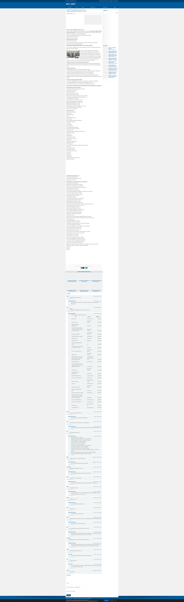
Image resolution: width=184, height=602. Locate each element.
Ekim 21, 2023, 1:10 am (97, 426)
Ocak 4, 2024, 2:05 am (97, 416)
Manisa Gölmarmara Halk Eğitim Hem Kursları (84, 291)
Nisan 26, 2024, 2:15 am (97, 301)
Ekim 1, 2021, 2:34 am (97, 564)
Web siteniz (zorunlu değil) (70, 591)
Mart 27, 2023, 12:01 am (97, 522)
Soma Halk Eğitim (85, 45)
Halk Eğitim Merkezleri (72, 313)
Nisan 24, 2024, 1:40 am (97, 296)
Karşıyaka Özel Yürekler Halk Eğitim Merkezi (113, 72)
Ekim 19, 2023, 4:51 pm (97, 421)
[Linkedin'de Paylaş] (86, 268)
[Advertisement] (75, 21)
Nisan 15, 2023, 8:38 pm (97, 507)
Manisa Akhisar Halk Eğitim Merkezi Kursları (72, 291)
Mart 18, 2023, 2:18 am (97, 527)
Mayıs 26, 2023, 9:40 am (97, 476)
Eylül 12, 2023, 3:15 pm (97, 431)
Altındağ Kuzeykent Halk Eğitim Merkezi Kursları (113, 69)
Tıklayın (75, 39)
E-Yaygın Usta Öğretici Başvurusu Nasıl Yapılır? (113, 59)
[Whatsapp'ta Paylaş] (85, 268)
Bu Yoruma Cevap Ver (70, 298)
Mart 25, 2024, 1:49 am (97, 313)
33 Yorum (73, 13)
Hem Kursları (70, 554)
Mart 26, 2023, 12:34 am (97, 517)
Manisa (71, 9)
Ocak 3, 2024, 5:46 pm (97, 411)
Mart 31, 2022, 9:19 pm (97, 549)
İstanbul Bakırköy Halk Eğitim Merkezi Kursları (113, 52)
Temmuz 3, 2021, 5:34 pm (97, 570)
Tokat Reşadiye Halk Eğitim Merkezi (112, 79)
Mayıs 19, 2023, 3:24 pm (97, 486)
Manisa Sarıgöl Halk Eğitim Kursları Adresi (96, 291)
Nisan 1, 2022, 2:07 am (97, 554)
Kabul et (106, 600)
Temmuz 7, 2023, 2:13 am (97, 471)
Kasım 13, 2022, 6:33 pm (97, 538)
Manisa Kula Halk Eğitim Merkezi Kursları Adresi (72, 281)
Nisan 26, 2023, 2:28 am (97, 502)
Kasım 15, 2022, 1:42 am (97, 543)
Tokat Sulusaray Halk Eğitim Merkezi (112, 62)
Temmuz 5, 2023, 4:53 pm (97, 466)
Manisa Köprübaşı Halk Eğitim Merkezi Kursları (96, 281)
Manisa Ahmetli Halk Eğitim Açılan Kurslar (84, 281)
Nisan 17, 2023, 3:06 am (97, 512)
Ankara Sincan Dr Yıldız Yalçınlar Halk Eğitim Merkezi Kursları (113, 76)
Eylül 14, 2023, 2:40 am (97, 436)
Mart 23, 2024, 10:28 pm (97, 307)
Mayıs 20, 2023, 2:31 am (97, 491)
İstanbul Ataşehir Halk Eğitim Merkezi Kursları (113, 55)
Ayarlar (112, 600)
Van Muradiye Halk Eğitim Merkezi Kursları (113, 65)
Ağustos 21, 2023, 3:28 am (97, 457)
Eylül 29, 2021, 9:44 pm (97, 559)
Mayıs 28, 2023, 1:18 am (97, 481)
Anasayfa (67, 9)
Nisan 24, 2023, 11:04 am (97, 497)
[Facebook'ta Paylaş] (81, 268)
